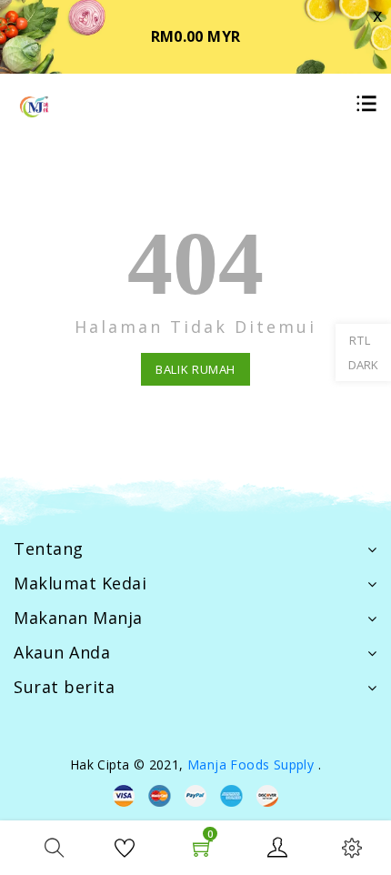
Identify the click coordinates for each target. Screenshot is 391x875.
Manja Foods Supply (250, 764)
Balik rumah (195, 369)
